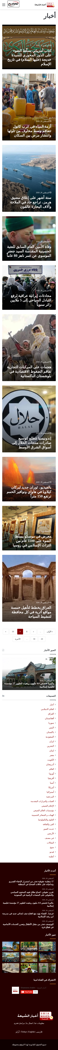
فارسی (39, 1032)
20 (42, 639)
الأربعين (50, 833)
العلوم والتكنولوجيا (46, 819)
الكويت (50, 760)
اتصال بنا (29, 1023)
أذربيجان (50, 764)
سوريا (51, 723)
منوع (52, 847)
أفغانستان (49, 718)
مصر (52, 755)
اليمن (51, 727)
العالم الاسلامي (47, 709)
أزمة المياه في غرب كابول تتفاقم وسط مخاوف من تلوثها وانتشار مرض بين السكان (29, 130)
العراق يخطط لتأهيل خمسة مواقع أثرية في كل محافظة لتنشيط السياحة (31, 612)
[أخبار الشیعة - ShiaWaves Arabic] (44, 4)
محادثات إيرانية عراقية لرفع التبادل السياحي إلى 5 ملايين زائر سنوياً (30, 300)
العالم (51, 769)
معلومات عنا (39, 1023)
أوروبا (51, 773)
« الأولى (50, 631)
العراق (51, 714)
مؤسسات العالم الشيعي (43, 810)
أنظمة (51, 856)
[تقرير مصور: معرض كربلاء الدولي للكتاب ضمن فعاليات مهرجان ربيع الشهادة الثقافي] (47, 957)
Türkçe (24, 1032)
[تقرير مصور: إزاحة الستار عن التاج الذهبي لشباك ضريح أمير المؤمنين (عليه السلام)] (29, 957)
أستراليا (50, 792)
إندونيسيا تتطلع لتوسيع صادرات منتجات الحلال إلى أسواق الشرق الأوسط (31, 442)
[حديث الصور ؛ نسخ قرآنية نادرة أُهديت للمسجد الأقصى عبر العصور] (10, 968)
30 (34, 639)
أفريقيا (51, 778)
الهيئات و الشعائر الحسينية (43, 815)
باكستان (50, 732)
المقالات (50, 843)
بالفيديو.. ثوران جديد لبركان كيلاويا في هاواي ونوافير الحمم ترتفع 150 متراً (29, 491)
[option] (29, 673)
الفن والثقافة (48, 824)
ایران (51, 741)
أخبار (52, 705)
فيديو (52, 852)
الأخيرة (18, 639)
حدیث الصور (48, 829)
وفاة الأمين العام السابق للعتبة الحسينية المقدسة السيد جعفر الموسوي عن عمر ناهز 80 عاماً (29, 251)
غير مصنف (49, 838)
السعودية (50, 737)
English (31, 1032)
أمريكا (51, 787)
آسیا (52, 783)
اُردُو (17, 1032)
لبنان (51, 750)
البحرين (50, 746)
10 (13, 631)
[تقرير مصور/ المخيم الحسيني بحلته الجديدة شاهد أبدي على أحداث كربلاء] (47, 968)
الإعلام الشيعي (47, 806)
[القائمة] (3, 6)
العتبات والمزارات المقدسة (42, 801)
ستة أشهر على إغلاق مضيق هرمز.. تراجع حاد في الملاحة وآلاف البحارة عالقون (30, 202)
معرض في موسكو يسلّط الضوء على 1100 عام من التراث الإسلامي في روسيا (32, 540)
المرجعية (50, 796)
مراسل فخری (19, 1023)
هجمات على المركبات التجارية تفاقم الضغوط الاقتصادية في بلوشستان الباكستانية (29, 371)
